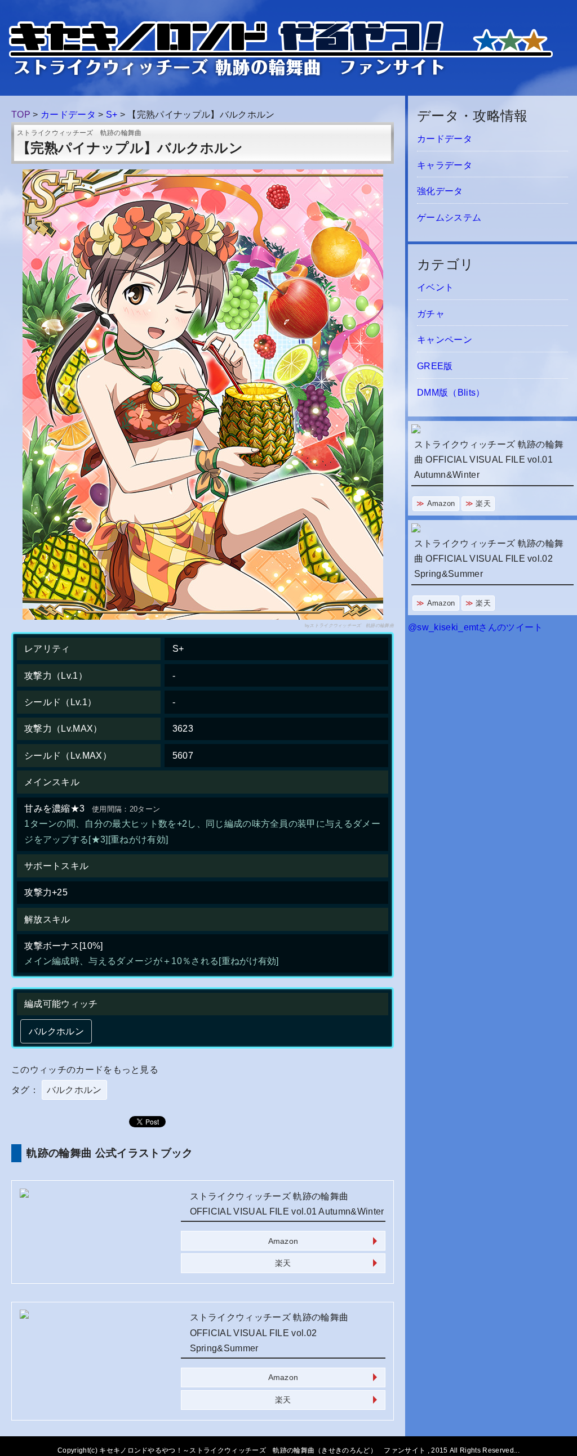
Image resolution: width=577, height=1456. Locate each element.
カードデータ (444, 139)
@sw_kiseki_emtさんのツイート (475, 627)
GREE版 (435, 366)
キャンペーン (444, 339)
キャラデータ (444, 165)
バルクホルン (74, 1090)
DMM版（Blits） (451, 392)
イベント (435, 287)
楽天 (283, 1262)
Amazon (283, 1241)
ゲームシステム (449, 217)
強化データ (440, 191)
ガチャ (431, 314)
